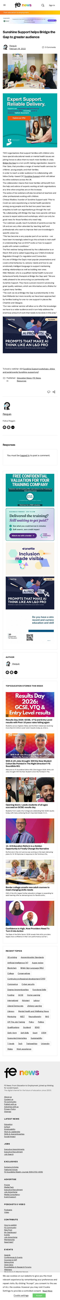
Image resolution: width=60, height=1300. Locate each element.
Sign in (52, 5)
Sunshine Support (32, 176)
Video (6, 1212)
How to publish (10, 1225)
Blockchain (12, 968)
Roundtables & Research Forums (17, 1267)
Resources (21, 381)
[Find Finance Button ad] (30, 524)
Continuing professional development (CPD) (26, 979)
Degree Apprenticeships (18, 989)
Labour (36, 1000)
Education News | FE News (29, 378)
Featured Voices (11, 1169)
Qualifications (13, 1027)
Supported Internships (17, 1038)
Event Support (10, 1197)
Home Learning (33, 995)
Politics (41, 1022)
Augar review (37, 962)
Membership (9, 1239)
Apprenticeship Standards (32, 957)
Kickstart (26, 1000)
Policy (31, 1022)
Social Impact (9, 1136)
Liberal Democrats (15, 1006)
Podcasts (8, 1210)
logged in (25, 455)
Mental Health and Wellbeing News (33, 1011)
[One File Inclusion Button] (30, 558)
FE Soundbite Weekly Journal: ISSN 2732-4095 (23, 1172)
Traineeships (31, 1043)
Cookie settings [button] (21, 1295)
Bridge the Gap (9, 163)
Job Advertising (10, 1192)
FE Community (10, 1102)
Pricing (7, 1185)
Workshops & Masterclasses (16, 1272)
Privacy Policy (10, 1109)
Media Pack (9, 1187)
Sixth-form (12, 1032)
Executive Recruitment (13, 1152)
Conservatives (24, 973)
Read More (47, 1291)
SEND (37, 1027)
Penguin (13, 46)
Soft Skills (25, 1032)
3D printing (12, 957)
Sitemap (7, 1111)
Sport (35, 1032)
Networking (9, 1262)
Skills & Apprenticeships (14, 1134)
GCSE (20, 995)
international (12, 1000)
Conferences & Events (13, 1257)
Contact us (8, 1099)
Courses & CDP (10, 1260)
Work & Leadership (12, 1132)
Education (8, 1124)
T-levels (10, 1043)
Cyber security (28, 984)
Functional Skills (39, 989)
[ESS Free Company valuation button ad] (30, 490)
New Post (8, 1230)
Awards (7, 1255)
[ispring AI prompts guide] (30, 351)
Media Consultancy (12, 1194)
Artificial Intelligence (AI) (17, 962)
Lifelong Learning (34, 1006)
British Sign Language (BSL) (32, 968)
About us (8, 1097)
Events (7, 1235)
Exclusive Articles (11, 1167)
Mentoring (11, 1016)
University (45, 1043)
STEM (43, 1032)
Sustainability (36, 1038)
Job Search (9, 1154)
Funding (10, 995)
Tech (20, 1043)
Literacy (10, 1011)
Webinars (8, 1269)
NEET (22, 1016)
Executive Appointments (14, 1149)
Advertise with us (11, 1107)
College (10, 973)
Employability (9, 1129)
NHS (47, 1016)
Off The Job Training (16, 1022)
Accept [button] (39, 1295)
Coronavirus (12, 984)
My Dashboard (10, 1232)
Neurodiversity (35, 1016)
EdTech (7, 1127)
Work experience (24, 1049)
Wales (10, 1049)
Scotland (27, 1027)
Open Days (8, 1265)
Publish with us (10, 1104)
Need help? (8, 1242)
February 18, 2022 (17, 48)
